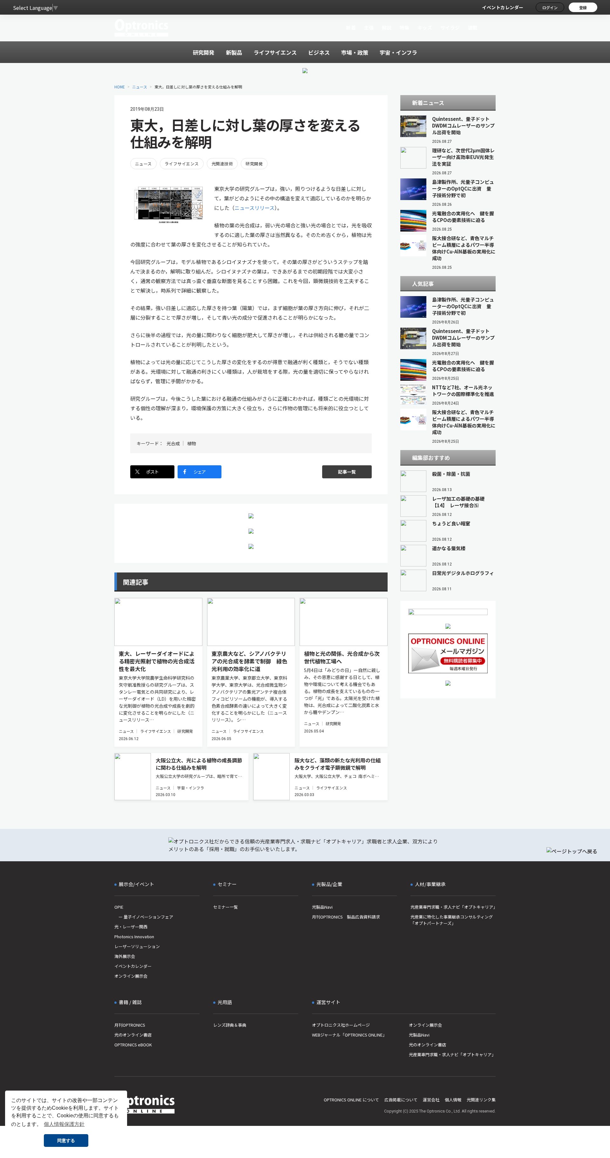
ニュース (139, 86)
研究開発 (254, 164)
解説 (387, 27)
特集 (405, 27)
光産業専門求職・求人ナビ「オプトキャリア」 (453, 907)
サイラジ (450, 27)
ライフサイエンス (182, 164)
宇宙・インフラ (190, 787)
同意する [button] (66, 1140)
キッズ (424, 27)
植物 (191, 443)
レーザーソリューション (137, 946)
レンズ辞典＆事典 (229, 1025)
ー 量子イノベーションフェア (143, 917)
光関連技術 (222, 164)
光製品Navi (322, 907)
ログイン (550, 7)
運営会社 (431, 1100)
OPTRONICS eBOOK (133, 1045)
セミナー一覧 (225, 907)
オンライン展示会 (130, 976)
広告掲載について (400, 1100)
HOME (119, 86)
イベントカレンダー (503, 7)
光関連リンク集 (481, 1100)
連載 (473, 27)
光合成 (173, 443)
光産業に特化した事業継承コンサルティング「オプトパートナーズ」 (451, 920)
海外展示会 (124, 956)
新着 (351, 27)
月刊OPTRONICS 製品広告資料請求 (346, 917)
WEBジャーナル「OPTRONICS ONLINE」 (349, 1035)
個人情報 (453, 1100)
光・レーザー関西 (130, 927)
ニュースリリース (254, 207)
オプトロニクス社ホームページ (341, 1025)
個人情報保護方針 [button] (64, 1124)
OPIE (118, 907)
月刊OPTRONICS (129, 1025)
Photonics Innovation (134, 936)
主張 (369, 27)
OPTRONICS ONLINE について (351, 1100)
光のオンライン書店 (133, 1035)
